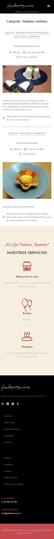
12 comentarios (29, 154)
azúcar (9, 117)
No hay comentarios (28, 57)
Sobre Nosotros (10, 478)
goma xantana (26, 117)
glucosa (16, 117)
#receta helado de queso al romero (27, 46)
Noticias (7, 458)
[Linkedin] (13, 404)
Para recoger (9, 423)
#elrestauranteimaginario (32, 33)
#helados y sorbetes (27, 37)
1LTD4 (36, 533)
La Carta (8, 416)
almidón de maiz (13, 214)
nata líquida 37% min (37, 217)
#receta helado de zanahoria (27, 143)
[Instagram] (2, 404)
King (18, 53)
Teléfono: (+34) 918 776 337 (27, 12)
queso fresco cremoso (27, 220)
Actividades (9, 436)
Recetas (10, 33)
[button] (49, 6)
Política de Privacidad (13, 484)
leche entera (39, 117)
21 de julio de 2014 (35, 149)
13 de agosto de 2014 (36, 53)
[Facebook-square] (7, 404)
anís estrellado (27, 214)
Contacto (8, 471)
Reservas (8, 442)
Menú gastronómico (12, 429)
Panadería (8, 465)
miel (25, 217)
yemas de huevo (22, 120)
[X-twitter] (18, 404)
